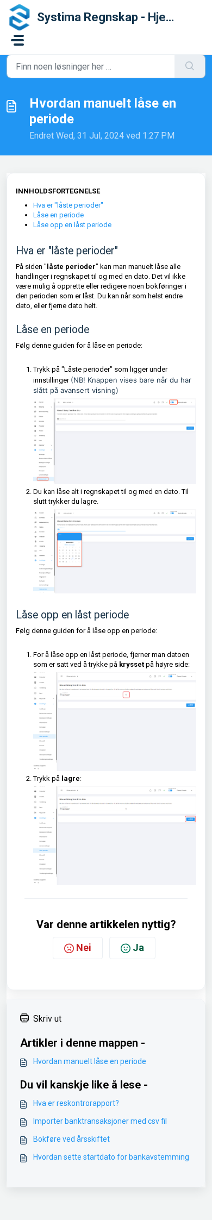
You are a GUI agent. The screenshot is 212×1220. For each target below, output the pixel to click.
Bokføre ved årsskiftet (71, 1139)
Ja (138, 947)
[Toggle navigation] (17, 40)
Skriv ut (47, 1018)
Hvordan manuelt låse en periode (89, 1061)
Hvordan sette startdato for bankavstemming (111, 1157)
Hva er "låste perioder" (68, 205)
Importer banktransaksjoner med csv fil (100, 1121)
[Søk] (189, 66)
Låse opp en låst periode (72, 225)
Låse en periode (58, 215)
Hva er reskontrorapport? (76, 1103)
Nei (83, 947)
